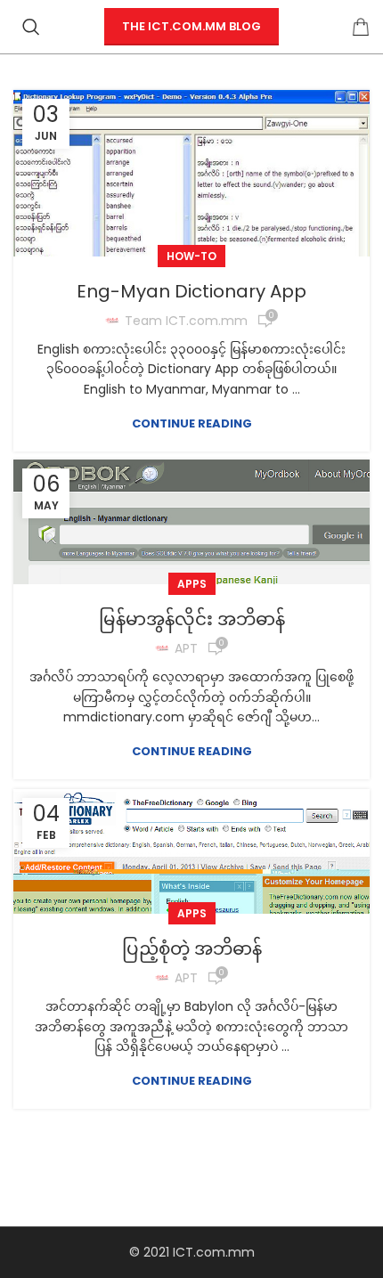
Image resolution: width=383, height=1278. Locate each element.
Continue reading (192, 423)
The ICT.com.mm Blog (191, 26)
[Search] (31, 27)
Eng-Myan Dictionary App (191, 291)
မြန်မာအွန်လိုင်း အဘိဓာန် (192, 618)
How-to (191, 256)
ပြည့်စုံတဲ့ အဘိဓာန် (192, 948)
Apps (192, 583)
